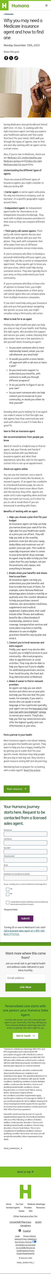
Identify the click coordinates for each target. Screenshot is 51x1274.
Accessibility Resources (25, 1248)
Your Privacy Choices (23, 1242)
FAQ (30, 1211)
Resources (9, 14)
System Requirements (25, 1253)
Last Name (8, 839)
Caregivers (25, 1225)
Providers (28, 1207)
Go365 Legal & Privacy (25, 1251)
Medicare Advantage (36, 1204)
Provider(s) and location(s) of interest (17, 874)
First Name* (8, 830)
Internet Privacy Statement (26, 1239)
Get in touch (23, 1035)
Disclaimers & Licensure (25, 1245)
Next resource (14, 789)
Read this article (32, 770)
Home (8, 1204)
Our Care (19, 1204)
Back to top (24, 1172)
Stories (22, 1211)
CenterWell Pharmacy (20, 1222)
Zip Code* (7, 848)
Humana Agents (13, 1207)
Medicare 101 (14, 157)
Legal (17, 1236)
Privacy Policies (29, 1236)
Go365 (38, 1222)
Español (27, 1231)
